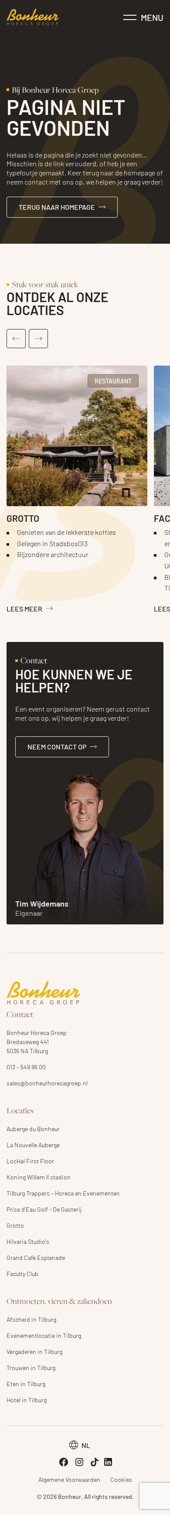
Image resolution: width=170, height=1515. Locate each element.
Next (38, 338)
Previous (16, 338)
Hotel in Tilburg (27, 1400)
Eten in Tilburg (26, 1383)
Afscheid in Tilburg (31, 1319)
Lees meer (24, 608)
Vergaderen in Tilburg (34, 1351)
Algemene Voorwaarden (69, 1479)
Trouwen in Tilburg (31, 1367)
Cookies (121, 1479)
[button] (80, 1445)
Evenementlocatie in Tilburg (44, 1335)
